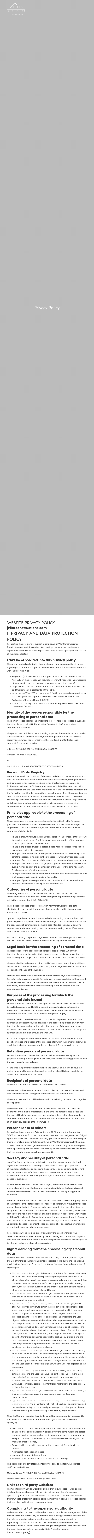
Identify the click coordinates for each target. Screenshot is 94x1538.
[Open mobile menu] (85, 9)
